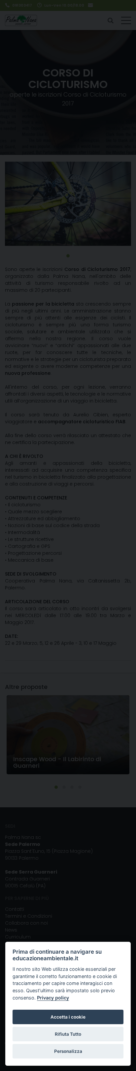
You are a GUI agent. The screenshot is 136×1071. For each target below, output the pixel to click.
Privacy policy (53, 997)
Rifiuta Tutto (68, 1034)
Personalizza (68, 1051)
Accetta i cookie (68, 1017)
